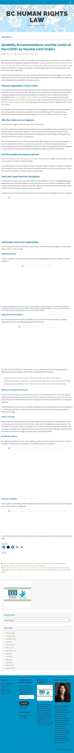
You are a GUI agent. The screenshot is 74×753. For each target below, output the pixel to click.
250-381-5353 (5, 690)
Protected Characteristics (30, 565)
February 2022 (10, 636)
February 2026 (10, 633)
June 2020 (9, 656)
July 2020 (9, 653)
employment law (6, 570)
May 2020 (9, 659)
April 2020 (9, 662)
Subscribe (24, 703)
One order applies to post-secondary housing (28, 97)
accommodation (7, 568)
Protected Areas (19, 565)
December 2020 (11, 651)
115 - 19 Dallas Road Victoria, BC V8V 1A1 (7, 686)
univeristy (63, 570)
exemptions (14, 570)
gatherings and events (24, 570)
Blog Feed (13, 2)
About (40, 2)
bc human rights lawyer (30, 568)
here (62, 75)
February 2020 (10, 668)
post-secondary (38, 570)
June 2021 (9, 642)
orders (32, 570)
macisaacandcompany (22, 54)
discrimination (65, 568)
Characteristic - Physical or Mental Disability (53, 563)
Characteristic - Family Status (34, 563)
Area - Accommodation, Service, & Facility (14, 563)
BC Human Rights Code (26, 2)
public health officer (48, 570)
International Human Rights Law (57, 2)
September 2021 (11, 639)
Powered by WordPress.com (63, 750)
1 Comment (34, 54)
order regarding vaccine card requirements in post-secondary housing (27, 159)
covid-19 (53, 568)
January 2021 (10, 648)
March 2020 (9, 665)
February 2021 (10, 645)
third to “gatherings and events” (14, 102)
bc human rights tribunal (44, 568)
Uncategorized (41, 565)
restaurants (57, 570)
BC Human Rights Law (37, 17)
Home (4, 2)
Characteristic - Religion (7, 565)
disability (58, 568)
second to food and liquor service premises (23, 100)
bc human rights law (17, 568)
